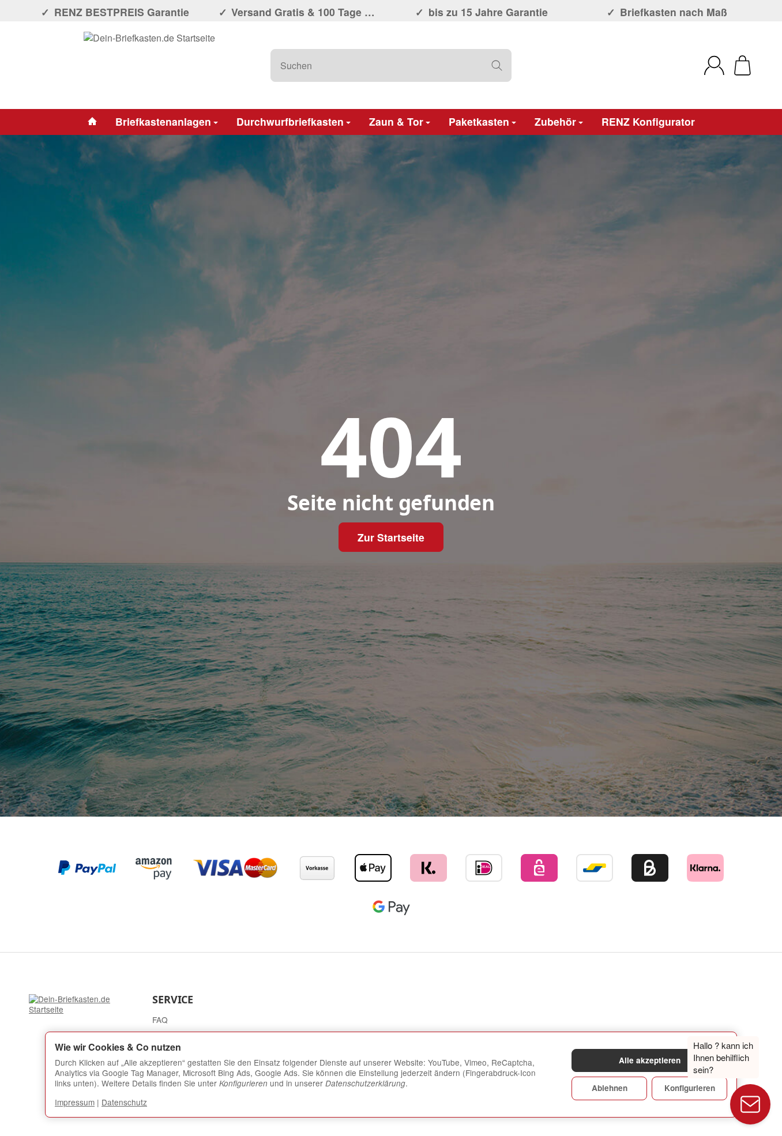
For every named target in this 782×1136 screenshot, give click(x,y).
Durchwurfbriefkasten (290, 121)
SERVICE (172, 1000)
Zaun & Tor (396, 121)
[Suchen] (497, 65)
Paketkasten (479, 121)
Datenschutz (124, 1102)
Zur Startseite (391, 537)
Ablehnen (609, 1087)
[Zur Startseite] (149, 65)
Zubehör (555, 121)
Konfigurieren (689, 1087)
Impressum (75, 1102)
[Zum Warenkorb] (742, 65)
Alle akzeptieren (650, 1060)
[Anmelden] (714, 65)
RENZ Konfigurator (648, 121)
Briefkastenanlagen (163, 121)
